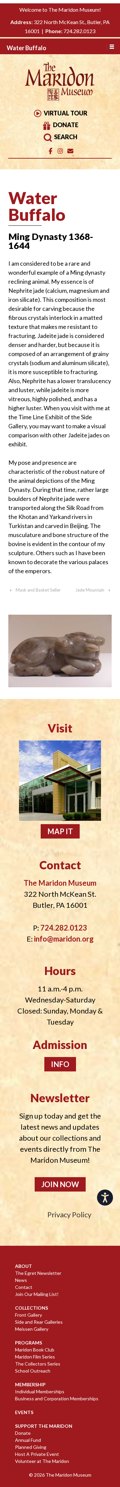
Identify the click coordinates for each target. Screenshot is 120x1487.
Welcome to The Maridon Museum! (60, 9)
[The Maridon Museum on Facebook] (50, 151)
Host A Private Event (37, 1454)
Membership (30, 1384)
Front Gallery (28, 1315)
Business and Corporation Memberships (56, 1398)
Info (60, 1064)
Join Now (60, 1184)
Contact (23, 1287)
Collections (31, 1308)
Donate (65, 124)
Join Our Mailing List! (37, 1294)
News (21, 1280)
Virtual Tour (65, 113)
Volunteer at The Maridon (42, 1461)
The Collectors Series (37, 1364)
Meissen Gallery (31, 1329)
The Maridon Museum (68, 1475)
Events (24, 1412)
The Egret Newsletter (38, 1273)
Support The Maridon (43, 1426)
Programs (28, 1342)
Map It (60, 831)
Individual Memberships (39, 1391)
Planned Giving (30, 1447)
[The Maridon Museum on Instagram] (60, 151)
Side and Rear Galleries (39, 1322)
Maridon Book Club (34, 1349)
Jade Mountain (89, 590)
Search (65, 137)
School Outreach (32, 1371)
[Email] (70, 151)
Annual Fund (28, 1440)
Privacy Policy (69, 1214)
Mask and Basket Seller (38, 590)
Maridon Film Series (35, 1357)
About (23, 1266)
